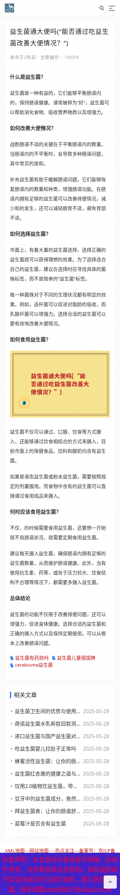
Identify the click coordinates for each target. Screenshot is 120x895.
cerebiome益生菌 (34, 665)
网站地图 (39, 850)
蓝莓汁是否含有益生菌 (40, 823)
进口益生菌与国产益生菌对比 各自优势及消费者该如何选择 (48, 736)
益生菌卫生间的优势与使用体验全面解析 (48, 711)
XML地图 (15, 850)
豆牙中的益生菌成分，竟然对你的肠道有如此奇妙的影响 (48, 798)
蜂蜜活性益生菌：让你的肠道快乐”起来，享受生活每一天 (48, 761)
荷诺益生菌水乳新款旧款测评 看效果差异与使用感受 (48, 723)
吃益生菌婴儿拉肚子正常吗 (45, 748)
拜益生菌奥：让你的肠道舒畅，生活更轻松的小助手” (48, 811)
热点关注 (64, 850)
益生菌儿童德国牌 (76, 658)
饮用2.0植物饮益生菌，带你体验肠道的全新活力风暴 (48, 786)
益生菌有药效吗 (32, 658)
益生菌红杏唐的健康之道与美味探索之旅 (48, 773)
